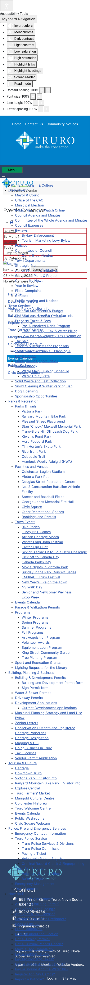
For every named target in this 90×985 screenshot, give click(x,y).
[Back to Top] (83, 977)
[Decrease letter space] (40, 109)
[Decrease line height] (35, 103)
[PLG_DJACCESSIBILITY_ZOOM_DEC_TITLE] (42, 90)
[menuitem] (18, 190)
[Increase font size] (39, 96)
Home (17, 124)
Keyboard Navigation (18, 19)
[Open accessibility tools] (6, 5)
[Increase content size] (48, 90)
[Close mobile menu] (3, 176)
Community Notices (62, 124)
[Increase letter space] (46, 109)
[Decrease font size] (33, 96)
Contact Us (34, 124)
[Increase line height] (41, 103)
